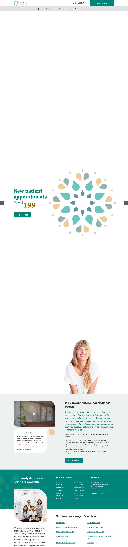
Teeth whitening (93, 523)
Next (126, 203)
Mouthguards (62, 536)
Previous (2, 203)
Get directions (97, 493)
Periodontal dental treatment (99, 536)
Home (18, 9)
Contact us (74, 9)
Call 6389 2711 (80, 3)
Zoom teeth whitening (65, 527)
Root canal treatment (65, 543)
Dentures (90, 543)
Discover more (74, 460)
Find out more (22, 215)
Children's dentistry (95, 532)
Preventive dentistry (65, 532)
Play (34, 414)
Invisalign (60, 523)
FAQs (37, 9)
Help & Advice (49, 9)
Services (28, 9)
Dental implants (93, 527)
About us (62, 9)
